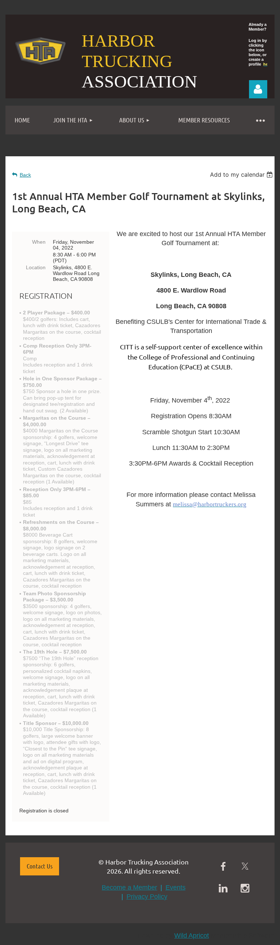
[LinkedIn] (223, 888)
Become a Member (129, 887)
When (39, 242)
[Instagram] (245, 888)
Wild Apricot (191, 935)
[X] (245, 866)
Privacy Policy (147, 896)
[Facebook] (223, 866)
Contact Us (39, 866)
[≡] (260, 120)
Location (36, 267)
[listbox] (242, 174)
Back (25, 175)
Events (176, 887)
